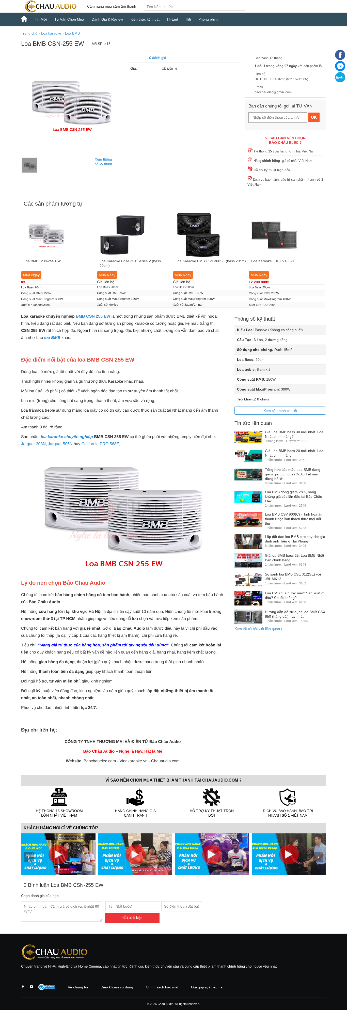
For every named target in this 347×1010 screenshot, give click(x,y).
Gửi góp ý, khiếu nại (207, 987)
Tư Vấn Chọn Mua (69, 19)
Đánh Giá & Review (107, 19)
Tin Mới (41, 19)
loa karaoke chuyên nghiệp (67, 437)
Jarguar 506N (60, 444)
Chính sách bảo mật (162, 987)
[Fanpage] (340, 59)
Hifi (188, 19)
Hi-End (172, 19)
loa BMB (52, 338)
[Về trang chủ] (50, 6)
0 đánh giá (157, 58)
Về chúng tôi (78, 987)
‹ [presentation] (28, 857)
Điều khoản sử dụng (117, 987)
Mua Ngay (31, 275)
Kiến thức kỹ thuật (145, 19)
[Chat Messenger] (340, 70)
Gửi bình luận (132, 917)
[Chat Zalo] (340, 81)
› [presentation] (318, 857)
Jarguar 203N (33, 444)
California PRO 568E (100, 444)
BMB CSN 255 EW (93, 316)
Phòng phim (208, 19)
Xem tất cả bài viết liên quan (258, 629)
